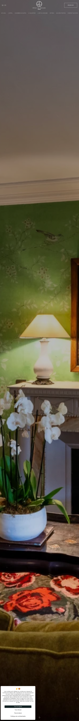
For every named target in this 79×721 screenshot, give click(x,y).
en (5, 5)
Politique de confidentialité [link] (18, 716)
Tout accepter (18, 706)
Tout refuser (18, 710)
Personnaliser (18, 713)
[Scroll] (39, 717)
